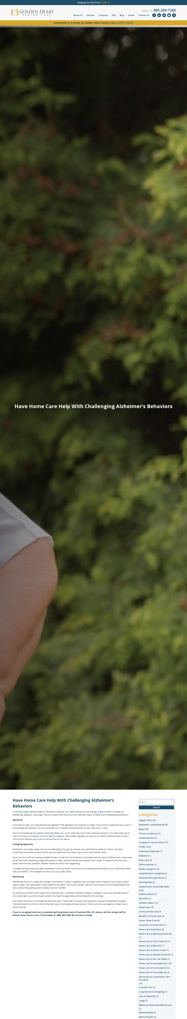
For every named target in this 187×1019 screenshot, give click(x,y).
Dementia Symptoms (149, 851)
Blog (122, 15)
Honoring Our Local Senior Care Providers (154, 978)
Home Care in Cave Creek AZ (153, 941)
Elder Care (144, 860)
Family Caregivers (147, 869)
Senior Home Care (148, 920)
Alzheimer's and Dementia (152, 824)
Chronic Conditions (148, 833)
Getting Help (145, 882)
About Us (78, 15)
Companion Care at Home (151, 842)
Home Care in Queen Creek (152, 950)
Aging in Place (146, 820)
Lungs (142, 1000)
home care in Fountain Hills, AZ (78, 912)
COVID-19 (143, 846)
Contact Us (143, 15)
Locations (103, 15)
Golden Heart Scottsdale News (154, 886)
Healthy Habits (146, 894)
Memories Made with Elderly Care (155, 1005)
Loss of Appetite (147, 996)
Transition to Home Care (151, 925)
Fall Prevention (146, 864)
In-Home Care (145, 987)
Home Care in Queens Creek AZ (154, 954)
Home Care (144, 907)
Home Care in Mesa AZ (150, 945)
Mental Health (146, 1012)
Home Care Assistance (150, 929)
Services (90, 15)
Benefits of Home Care (150, 916)
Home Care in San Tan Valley (153, 959)
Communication (146, 838)
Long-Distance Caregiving (151, 873)
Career (131, 15)
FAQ (114, 15)
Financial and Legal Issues (151, 877)
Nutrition (143, 898)
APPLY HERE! (125, 22)
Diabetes (143, 855)
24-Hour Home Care (148, 911)
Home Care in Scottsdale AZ (153, 963)
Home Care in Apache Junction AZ (155, 933)
